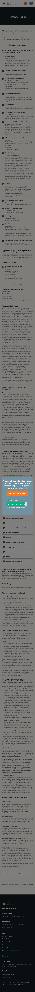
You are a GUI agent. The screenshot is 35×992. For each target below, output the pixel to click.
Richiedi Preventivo (17, 493)
